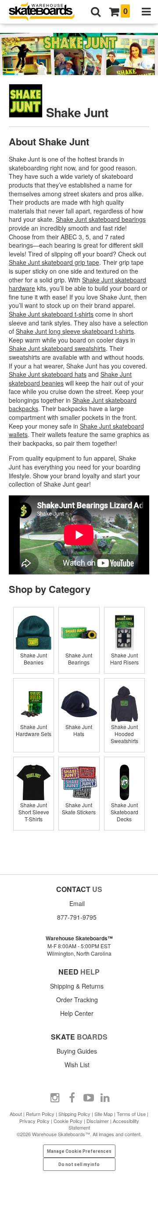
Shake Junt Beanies (33, 658)
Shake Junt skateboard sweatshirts (57, 348)
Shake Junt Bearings (78, 658)
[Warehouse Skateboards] (46, 12)
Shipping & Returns (77, 986)
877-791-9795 (77, 917)
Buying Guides (77, 1051)
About (16, 1113)
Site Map (103, 1113)
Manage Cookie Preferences (79, 1151)
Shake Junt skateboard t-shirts (51, 314)
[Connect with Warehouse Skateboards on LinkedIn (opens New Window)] (105, 1098)
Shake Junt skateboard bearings (101, 219)
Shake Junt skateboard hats (47, 374)
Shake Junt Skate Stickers (79, 808)
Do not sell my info (79, 1164)
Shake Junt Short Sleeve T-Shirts (33, 812)
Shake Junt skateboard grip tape (54, 262)
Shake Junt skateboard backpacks (72, 404)
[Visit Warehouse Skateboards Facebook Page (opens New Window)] (72, 1098)
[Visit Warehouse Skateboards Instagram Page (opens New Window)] (55, 1098)
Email (77, 903)
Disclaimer (97, 1120)
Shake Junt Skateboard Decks (124, 812)
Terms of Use (131, 1113)
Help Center (76, 1013)
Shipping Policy (74, 1113)
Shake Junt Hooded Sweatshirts (124, 733)
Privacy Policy (34, 1120)
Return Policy (40, 1113)
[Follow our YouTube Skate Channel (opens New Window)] (88, 1098)
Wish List (77, 1064)
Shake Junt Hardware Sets (33, 730)
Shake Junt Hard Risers (124, 658)
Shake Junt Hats (78, 730)
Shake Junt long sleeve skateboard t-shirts (75, 331)
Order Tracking (77, 999)
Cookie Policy (68, 1120)
